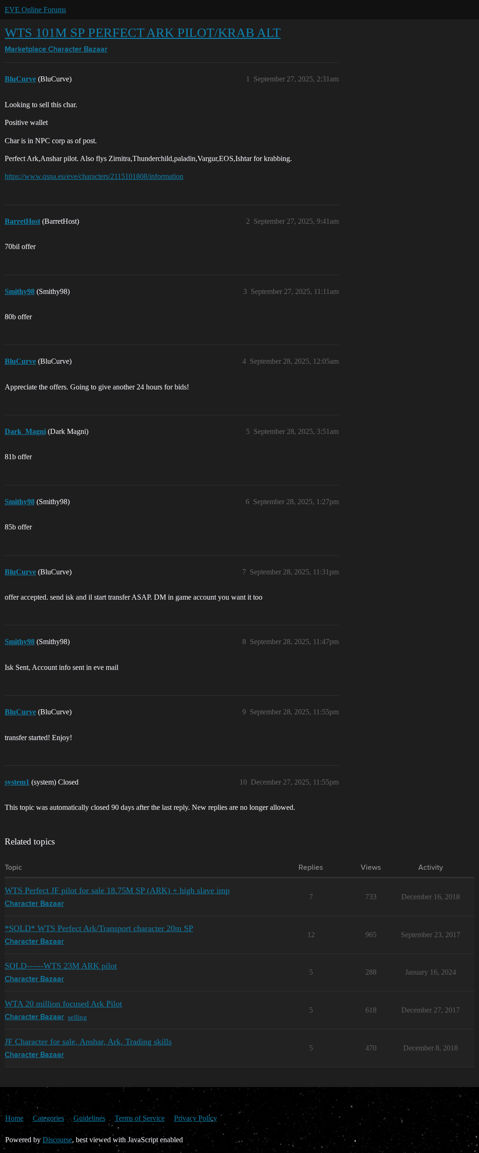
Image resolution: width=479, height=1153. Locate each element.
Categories (48, 1118)
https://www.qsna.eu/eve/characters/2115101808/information (94, 176)
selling (77, 1017)
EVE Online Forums (35, 10)
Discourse (57, 1140)
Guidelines (89, 1118)
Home (14, 1118)
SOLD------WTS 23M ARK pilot (61, 965)
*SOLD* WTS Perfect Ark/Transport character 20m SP (99, 928)
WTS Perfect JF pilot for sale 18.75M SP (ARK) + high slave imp (117, 890)
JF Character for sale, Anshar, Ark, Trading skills (88, 1041)
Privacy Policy (195, 1118)
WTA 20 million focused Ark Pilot (63, 1003)
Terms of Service (140, 1118)
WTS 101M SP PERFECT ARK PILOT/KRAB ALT (143, 32)
